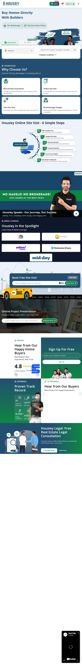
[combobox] (58, 49)
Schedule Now (48, 321)
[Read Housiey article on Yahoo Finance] (21, 248)
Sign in (69, 4)
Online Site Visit (20, 144)
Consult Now (49, 450)
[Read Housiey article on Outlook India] (61, 248)
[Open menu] (78, 4)
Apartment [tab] (11, 42)
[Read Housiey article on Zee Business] (61, 237)
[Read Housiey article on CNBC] (21, 237)
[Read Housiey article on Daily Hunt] (41, 257)
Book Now (70, 283)
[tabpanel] (18, 51)
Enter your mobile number (55, 355)
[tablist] (19, 42)
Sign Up (61, 362)
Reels (56, 4)
